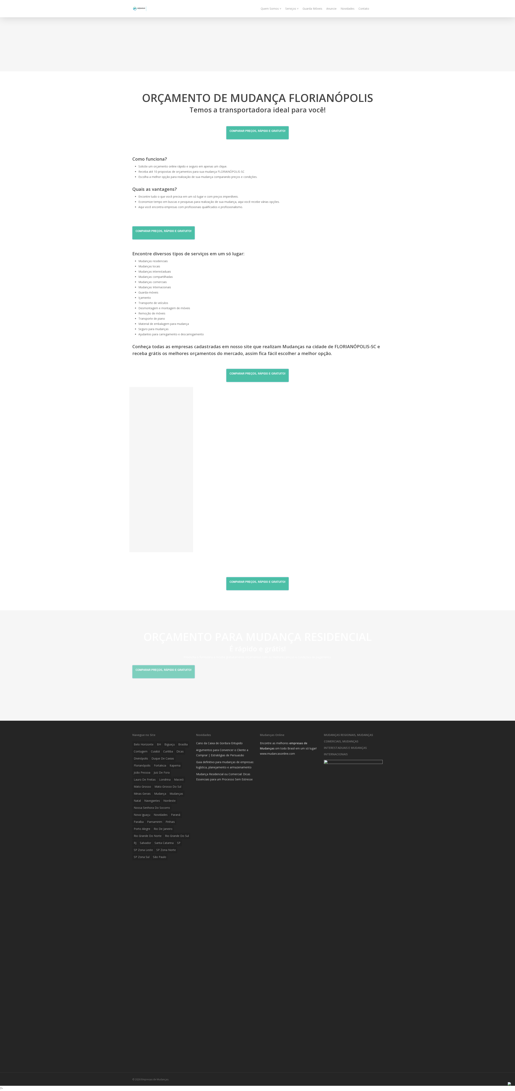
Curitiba (168, 751)
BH (159, 744)
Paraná (175, 815)
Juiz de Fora (162, 772)
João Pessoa (142, 772)
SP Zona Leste (143, 850)
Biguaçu (169, 744)
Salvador (145, 843)
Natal (137, 801)
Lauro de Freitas (145, 779)
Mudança (160, 793)
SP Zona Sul (141, 857)
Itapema (175, 765)
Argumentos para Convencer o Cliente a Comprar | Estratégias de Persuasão (222, 752)
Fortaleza (160, 765)
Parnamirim (154, 822)
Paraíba (139, 822)
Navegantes (152, 801)
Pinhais (170, 822)
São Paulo (159, 857)
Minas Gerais (142, 793)
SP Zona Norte (166, 850)
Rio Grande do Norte (148, 836)
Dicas (180, 751)
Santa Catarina (164, 843)
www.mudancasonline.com (277, 753)
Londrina (165, 779)
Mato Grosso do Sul (167, 786)
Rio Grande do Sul (177, 836)
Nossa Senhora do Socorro (152, 808)
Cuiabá (155, 751)
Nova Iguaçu (142, 815)
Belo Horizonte (143, 744)
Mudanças (176, 793)
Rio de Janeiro (163, 829)
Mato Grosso (142, 786)
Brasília (183, 744)
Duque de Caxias (162, 758)
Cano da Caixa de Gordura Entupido (219, 743)
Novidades (161, 815)
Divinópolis (141, 758)
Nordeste (169, 801)
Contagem (140, 751)
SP (178, 843)
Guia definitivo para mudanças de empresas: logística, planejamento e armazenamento (225, 764)
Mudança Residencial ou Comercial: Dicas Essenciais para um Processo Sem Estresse (224, 776)
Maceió (179, 779)
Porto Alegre (142, 829)
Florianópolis (142, 765)
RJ (135, 843)
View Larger (161, 421)
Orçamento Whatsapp (152, 554)
